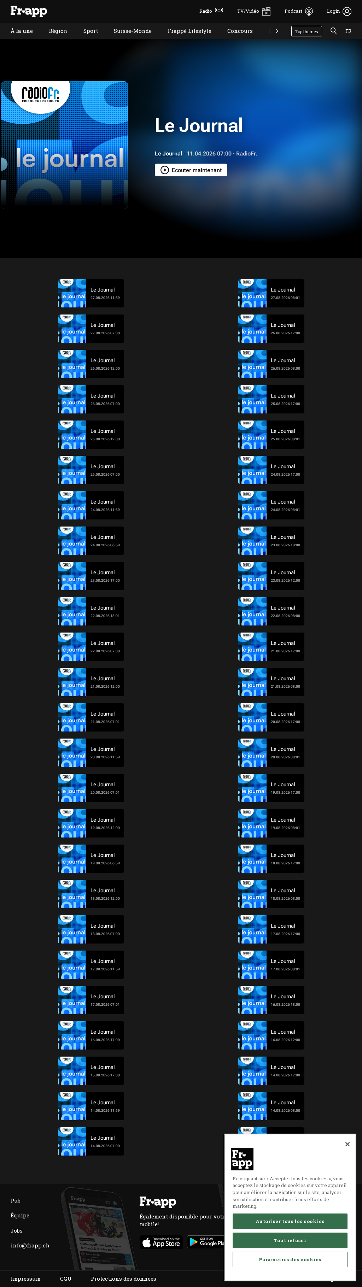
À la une (16, 40)
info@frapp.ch (30, 1245)
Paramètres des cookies (290, 1259)
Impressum (26, 1278)
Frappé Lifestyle (184, 40)
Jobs (17, 1230)
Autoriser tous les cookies (290, 1221)
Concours (234, 40)
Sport (85, 40)
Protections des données (123, 1278)
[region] (290, 1207)
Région (52, 40)
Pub (16, 1200)
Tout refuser (290, 1240)
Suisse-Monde (127, 40)
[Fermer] (347, 1144)
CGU (65, 1278)
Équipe (20, 1215)
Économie (276, 40)
